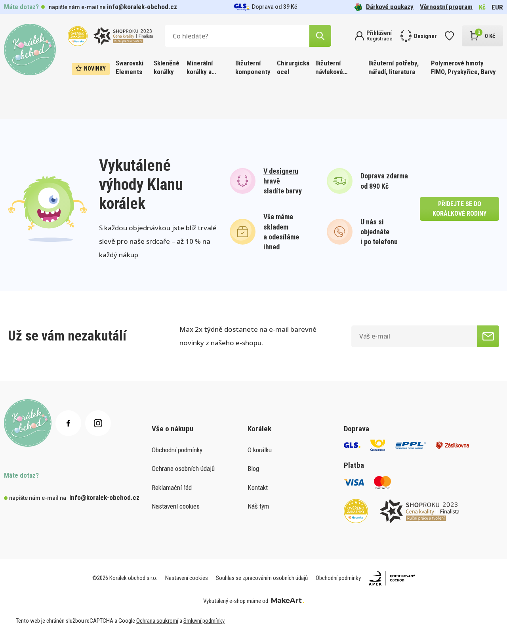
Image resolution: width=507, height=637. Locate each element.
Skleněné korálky (166, 67)
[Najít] (320, 36)
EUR (497, 7)
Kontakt (258, 488)
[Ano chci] (488, 336)
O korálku (260, 450)
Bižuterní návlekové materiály (329, 68)
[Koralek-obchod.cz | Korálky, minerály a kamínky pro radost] (30, 50)
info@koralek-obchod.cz (142, 7)
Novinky (95, 68)
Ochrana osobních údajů (183, 468)
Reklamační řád (172, 488)
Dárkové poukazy (390, 7)
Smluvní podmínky (204, 620)
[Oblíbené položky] (449, 35)
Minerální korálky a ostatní (200, 68)
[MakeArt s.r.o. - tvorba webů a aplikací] (287, 600)
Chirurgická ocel (293, 67)
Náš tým (258, 506)
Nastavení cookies (176, 506)
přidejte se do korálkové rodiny (459, 208)
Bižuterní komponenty (253, 67)
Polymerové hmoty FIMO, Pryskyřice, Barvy (463, 67)
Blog (253, 468)
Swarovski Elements (129, 67)
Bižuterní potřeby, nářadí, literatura (393, 67)
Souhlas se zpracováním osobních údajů (262, 578)
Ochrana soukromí (157, 620)
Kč (482, 7)
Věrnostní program (446, 7)
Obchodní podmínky (177, 450)
